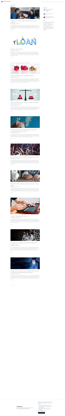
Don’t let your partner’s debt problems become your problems (49, 17)
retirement (48, 28)
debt (48, 24)
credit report (50, 23)
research (45, 28)
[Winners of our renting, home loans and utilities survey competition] (44, 9)
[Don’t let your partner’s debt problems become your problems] (44, 17)
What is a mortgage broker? (49, 13)
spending (45, 29)
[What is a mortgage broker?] (44, 14)
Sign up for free (41, 412)
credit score (45, 24)
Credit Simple (13, 23)
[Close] (64, 400)
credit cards (45, 23)
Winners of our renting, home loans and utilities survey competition (49, 10)
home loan (51, 24)
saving (52, 28)
